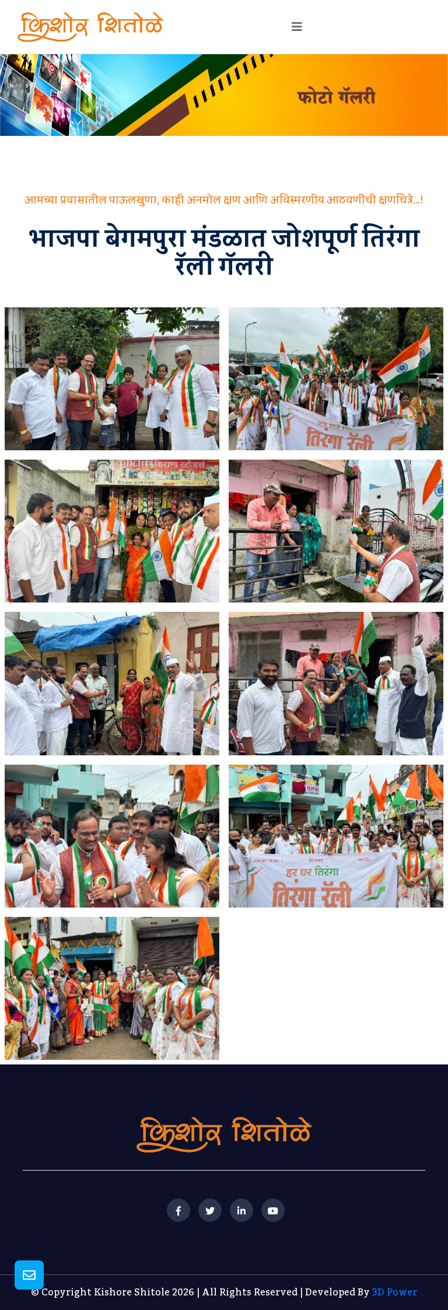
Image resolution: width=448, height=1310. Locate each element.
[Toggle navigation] (297, 26)
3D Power (394, 1292)
